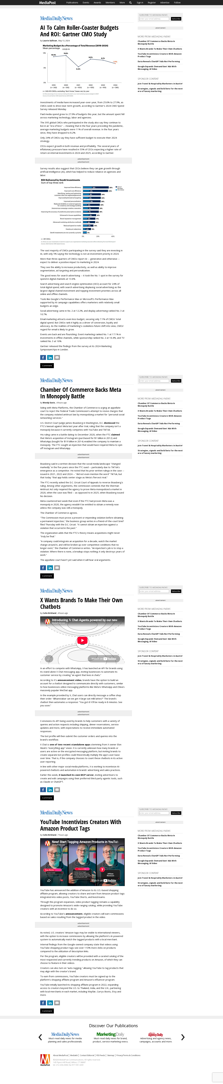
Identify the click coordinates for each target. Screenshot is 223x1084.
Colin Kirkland (49, 613)
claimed (115, 434)
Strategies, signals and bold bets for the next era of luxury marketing (160, 90)
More (122, 2)
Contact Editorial (87, 1055)
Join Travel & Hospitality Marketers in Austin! (160, 83)
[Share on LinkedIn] (50, 357)
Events (86, 2)
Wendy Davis (49, 402)
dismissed (109, 422)
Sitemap (110, 1055)
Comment (47, 365)
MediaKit (74, 1055)
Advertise (164, 2)
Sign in (140, 2)
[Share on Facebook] (43, 357)
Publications (72, 2)
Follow (177, 2)
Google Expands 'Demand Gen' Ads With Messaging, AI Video (157, 67)
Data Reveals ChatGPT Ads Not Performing (159, 61)
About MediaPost (60, 1055)
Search (130, 2)
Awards (97, 2)
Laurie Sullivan (50, 40)
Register (152, 2)
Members (110, 2)
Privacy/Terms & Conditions (128, 1055)
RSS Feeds (100, 1055)
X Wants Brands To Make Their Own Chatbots (160, 49)
